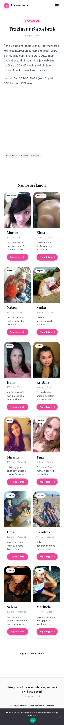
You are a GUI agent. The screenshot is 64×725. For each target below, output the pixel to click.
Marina (13, 232)
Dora (11, 532)
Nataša (12, 307)
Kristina (43, 382)
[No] (60, 716)
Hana (11, 382)
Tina (40, 457)
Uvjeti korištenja (36, 705)
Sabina (12, 607)
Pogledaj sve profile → (32, 653)
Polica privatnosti (18, 705)
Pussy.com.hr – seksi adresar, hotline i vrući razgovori (32, 689)
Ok (32, 720)
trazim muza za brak (30, 155)
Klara (41, 232)
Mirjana (13, 457)
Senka (41, 307)
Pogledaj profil (17, 257)
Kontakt (50, 705)
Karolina (43, 532)
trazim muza (11, 155)
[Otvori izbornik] (56, 5)
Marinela (44, 607)
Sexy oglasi (32, 21)
